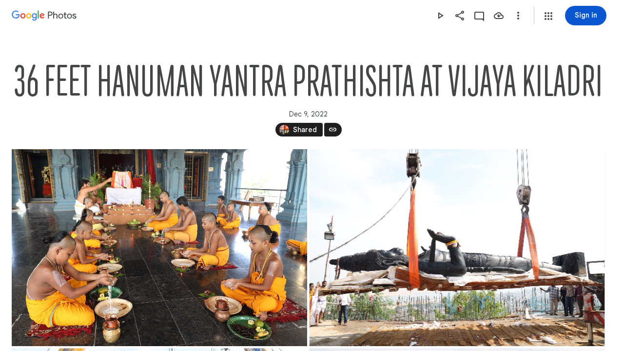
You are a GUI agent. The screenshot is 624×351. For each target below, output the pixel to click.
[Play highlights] (440, 15)
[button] (548, 16)
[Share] (459, 15)
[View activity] (479, 15)
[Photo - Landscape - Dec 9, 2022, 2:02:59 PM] (159, 247)
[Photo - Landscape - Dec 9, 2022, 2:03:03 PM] (457, 247)
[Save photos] (498, 15)
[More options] (518, 15)
